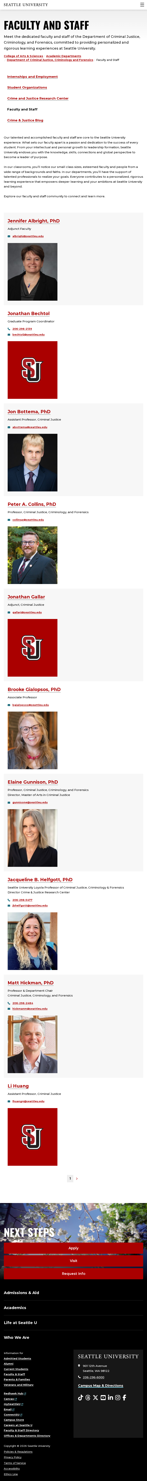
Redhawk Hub (13, 1393)
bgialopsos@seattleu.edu (30, 704)
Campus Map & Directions (100, 1385)
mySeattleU (12, 1403)
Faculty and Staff (22, 109)
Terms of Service (15, 1462)
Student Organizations (27, 87)
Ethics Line (11, 1474)
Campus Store (14, 1419)
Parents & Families (17, 1379)
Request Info (73, 1274)
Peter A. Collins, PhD (32, 504)
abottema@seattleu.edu (29, 427)
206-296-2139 (22, 328)
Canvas (9, 1398)
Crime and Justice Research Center (38, 98)
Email (7, 1409)
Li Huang (18, 1086)
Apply (73, 1248)
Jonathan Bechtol (29, 313)
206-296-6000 (93, 1377)
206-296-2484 (22, 1003)
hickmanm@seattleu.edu (29, 1008)
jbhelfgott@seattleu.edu (30, 905)
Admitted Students (17, 1358)
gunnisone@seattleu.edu (30, 802)
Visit (73, 1261)
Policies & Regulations (18, 1451)
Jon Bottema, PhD (29, 411)
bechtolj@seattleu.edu (28, 334)
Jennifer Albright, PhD (34, 221)
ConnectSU (11, 1414)
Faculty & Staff (14, 1374)
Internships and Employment (32, 77)
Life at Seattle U (20, 1322)
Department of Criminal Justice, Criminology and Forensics (50, 60)
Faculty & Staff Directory (21, 1430)
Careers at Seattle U (18, 1425)
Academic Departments (63, 56)
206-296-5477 (22, 899)
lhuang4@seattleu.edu (28, 1101)
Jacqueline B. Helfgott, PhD (40, 879)
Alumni (8, 1363)
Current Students (16, 1369)
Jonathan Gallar (26, 597)
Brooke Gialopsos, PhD (34, 689)
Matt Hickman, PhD (31, 983)
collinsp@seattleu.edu (28, 519)
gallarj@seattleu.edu (27, 612)
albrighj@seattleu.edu (28, 236)
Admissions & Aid (21, 1292)
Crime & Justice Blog (25, 120)
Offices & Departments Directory (27, 1435)
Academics (15, 1307)
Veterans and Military (18, 1384)
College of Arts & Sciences (23, 56)
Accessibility (12, 1468)
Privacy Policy (12, 1457)
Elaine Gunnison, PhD (33, 782)
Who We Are (16, 1337)
